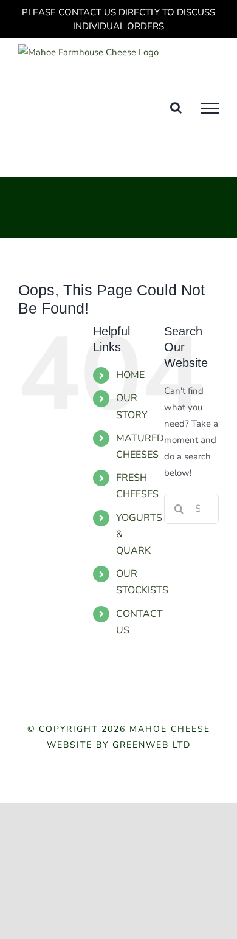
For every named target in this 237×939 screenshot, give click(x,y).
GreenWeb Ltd (151, 745)
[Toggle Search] (176, 107)
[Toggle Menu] (209, 108)
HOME (130, 375)
